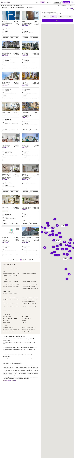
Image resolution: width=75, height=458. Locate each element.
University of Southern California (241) (29, 327)
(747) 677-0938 (5, 25)
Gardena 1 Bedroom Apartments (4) (29, 306)
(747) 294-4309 (25, 209)
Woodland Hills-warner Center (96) (10, 318)
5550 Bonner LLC (6, 51)
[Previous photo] (3, 15)
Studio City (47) (6, 320)
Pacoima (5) (24, 320)
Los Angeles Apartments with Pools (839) (11, 286)
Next (57, 20)
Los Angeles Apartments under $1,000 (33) (11, 273)
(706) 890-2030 (5, 55)
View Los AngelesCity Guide (9, 380)
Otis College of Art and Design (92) (9, 331)
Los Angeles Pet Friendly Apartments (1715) (30, 288)
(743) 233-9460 (25, 179)
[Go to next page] (32, 259)
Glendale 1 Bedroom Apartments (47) (29, 301)
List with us (58, 2)
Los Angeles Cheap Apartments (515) (29, 273)
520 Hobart (24, 21)
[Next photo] (19, 15)
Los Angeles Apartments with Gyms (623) (11, 284)
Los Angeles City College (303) (9, 327)
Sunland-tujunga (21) (7, 322)
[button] (48, 230)
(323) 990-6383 (25, 85)
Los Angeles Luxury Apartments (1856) (29, 286)
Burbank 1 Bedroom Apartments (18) (10, 304)
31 (18, 259)
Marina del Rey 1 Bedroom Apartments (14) (30, 297)
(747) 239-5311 (5, 179)
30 (16, 259)
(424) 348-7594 (5, 242)
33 (23, 259)
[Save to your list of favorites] (17, 13)
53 (30, 259)
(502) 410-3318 (25, 117)
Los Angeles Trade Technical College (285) (11, 329)
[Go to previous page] (9, 259)
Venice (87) (24, 322)
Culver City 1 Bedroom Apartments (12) (10, 303)
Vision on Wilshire (6, 112)
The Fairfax (24, 144)
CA (5, 5)
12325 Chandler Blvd (26, 206)
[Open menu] (72, 2)
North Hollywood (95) (7, 316)
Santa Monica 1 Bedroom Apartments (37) (11, 306)
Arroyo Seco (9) (25, 316)
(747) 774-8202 (25, 55)
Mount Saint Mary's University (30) (28, 329)
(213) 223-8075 (5, 147)
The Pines (24, 82)
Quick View (5, 37)
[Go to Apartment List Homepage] (5, 2)
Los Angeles (9, 5)
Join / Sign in (66, 2)
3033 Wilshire (5, 144)
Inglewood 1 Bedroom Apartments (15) (29, 299)
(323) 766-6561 (25, 25)
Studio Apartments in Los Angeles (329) (10, 268)
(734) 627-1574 (5, 85)
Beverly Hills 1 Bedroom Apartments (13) (10, 297)
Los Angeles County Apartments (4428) (10, 311)
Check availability (14, 37)
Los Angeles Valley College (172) (28, 331)
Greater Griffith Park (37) (26, 318)
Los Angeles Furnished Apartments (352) (29, 284)
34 (25, 259)
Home (2, 5)
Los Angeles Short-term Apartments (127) (11, 293)
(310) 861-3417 (24, 147)
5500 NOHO (24, 51)
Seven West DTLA (6, 82)
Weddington (5, 21)
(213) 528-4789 (25, 242)
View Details (25, 191)
